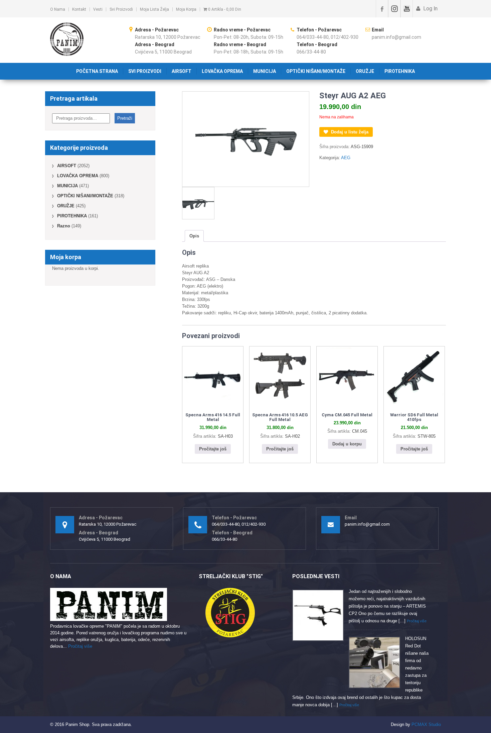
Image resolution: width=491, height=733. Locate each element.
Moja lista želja (154, 9)
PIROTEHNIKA (399, 71)
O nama (57, 9)
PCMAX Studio (426, 724)
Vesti (98, 9)
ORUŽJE (365, 71)
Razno (63, 225)
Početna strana (97, 71)
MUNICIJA (264, 71)
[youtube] (406, 8)
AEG (345, 157)
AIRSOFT (181, 71)
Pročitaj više (80, 646)
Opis (194, 235)
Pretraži (124, 118)
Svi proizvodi (121, 9)
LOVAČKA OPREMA (222, 71)
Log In (430, 9)
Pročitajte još (212, 448)
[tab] (194, 236)
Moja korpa (186, 9)
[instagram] (394, 8)
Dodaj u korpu (347, 443)
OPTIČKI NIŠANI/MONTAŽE (315, 71)
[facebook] (382, 8)
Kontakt (79, 9)
